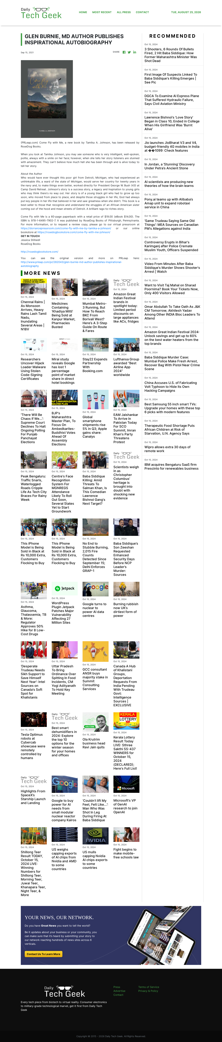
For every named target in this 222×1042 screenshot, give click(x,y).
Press (116, 987)
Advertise (119, 990)
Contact (118, 994)
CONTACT (142, 12)
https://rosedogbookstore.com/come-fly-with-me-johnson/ (74, 232)
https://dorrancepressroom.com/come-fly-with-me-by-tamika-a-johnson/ (66, 228)
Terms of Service (148, 987)
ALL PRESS (124, 12)
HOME (83, 12)
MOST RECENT (102, 12)
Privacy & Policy (148, 990)
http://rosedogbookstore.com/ (39, 251)
